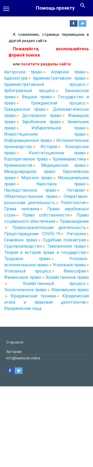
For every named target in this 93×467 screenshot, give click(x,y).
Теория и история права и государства (45, 252)
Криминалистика (69, 159)
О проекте (15, 342)
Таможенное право (66, 246)
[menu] (6, 8)
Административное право (59, 78)
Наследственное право (30, 190)
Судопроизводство (23, 246)
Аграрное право (68, 71)
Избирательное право (59, 128)
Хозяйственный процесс (54, 283)
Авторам (13, 352)
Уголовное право (69, 264)
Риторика (76, 233)
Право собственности (45, 215)
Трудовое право (27, 258)
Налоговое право (61, 184)
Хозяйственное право (67, 277)
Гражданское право (25, 109)
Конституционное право (57, 152)
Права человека (21, 208)
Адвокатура (15, 78)
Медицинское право (63, 165)
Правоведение (74, 221)
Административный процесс (45, 84)
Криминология (18, 165)
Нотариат (76, 190)
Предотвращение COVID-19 (32, 233)
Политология (73, 202)
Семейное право (20, 240)
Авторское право (23, 71)
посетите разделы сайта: (46, 64)
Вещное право (37, 96)
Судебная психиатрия (64, 240)
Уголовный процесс (27, 271)
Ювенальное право (70, 289)
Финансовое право (22, 277)
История (49, 146)
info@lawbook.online (23, 358)
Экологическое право (25, 289)
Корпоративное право (26, 159)
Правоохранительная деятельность (49, 227)
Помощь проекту (55, 8)
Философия (75, 271)
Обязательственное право (31, 196)
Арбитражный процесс (29, 90)
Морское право (37, 177)
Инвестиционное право (45, 134)
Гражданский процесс (58, 103)
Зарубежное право (41, 121)
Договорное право (41, 115)
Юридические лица (22, 308)
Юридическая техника (33, 296)
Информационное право (28, 140)
